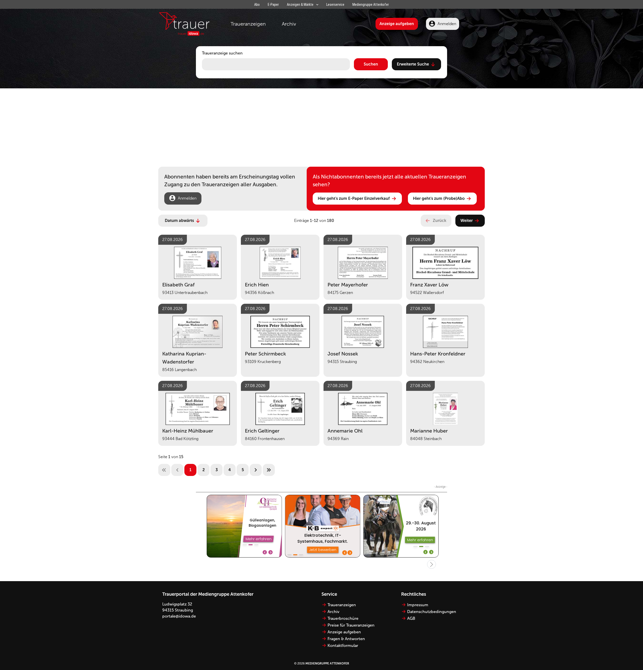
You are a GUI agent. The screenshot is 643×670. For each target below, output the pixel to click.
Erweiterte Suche (413, 64)
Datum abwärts (179, 220)
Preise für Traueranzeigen (351, 625)
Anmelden (447, 24)
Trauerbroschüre (343, 618)
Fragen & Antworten (346, 639)
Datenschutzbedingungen (431, 612)
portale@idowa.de (179, 616)
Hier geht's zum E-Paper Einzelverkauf (354, 198)
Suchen (371, 64)
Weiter (466, 220)
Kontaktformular (343, 645)
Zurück (439, 220)
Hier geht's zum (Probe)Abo (439, 198)
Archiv (289, 24)
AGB (411, 618)
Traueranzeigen (248, 24)
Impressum (417, 605)
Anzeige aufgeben (397, 24)
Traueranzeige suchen (222, 53)
